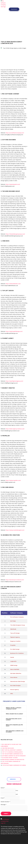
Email (3, 798)
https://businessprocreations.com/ (15, 579)
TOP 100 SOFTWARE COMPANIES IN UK (12, 754)
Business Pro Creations (17, 653)
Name (3, 787)
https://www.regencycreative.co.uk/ (15, 428)
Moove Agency (14, 689)
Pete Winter (13, 677)
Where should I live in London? (14, 713)
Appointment (14, 9)
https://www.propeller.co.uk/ (13, 480)
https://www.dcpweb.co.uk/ (13, 184)
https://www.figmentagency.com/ (14, 381)
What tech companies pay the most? (14, 725)
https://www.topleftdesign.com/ (14, 331)
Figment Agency (15, 637)
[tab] (14, 708)
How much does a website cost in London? (14, 731)
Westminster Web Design (17, 681)
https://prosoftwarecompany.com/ (15, 132)
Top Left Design (15, 633)
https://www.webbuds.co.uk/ (13, 283)
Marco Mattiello (14, 669)
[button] (14, 779)
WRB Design (13, 665)
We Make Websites (15, 673)
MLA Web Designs (15, 685)
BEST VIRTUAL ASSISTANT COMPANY (12, 750)
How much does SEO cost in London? (13, 719)
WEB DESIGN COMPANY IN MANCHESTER (13, 759)
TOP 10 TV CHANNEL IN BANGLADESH (12, 752)
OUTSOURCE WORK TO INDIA (10, 757)
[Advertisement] (14, 26)
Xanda (12, 657)
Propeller (13, 645)
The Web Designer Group (17, 625)
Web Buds (13, 629)
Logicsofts (13, 661)
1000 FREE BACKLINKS (8, 748)
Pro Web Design (14, 649)
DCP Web (13, 621)
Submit (6, 813)
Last (17, 794)
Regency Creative (15, 641)
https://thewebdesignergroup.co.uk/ (15, 234)
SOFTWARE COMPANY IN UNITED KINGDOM (14, 755)
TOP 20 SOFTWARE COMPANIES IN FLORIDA (14, 765)
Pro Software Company (17, 617)
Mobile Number (5, 801)
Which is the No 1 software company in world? (13, 708)
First (17, 790)
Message (3, 804)
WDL (11, 693)
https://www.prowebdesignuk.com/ (15, 530)
